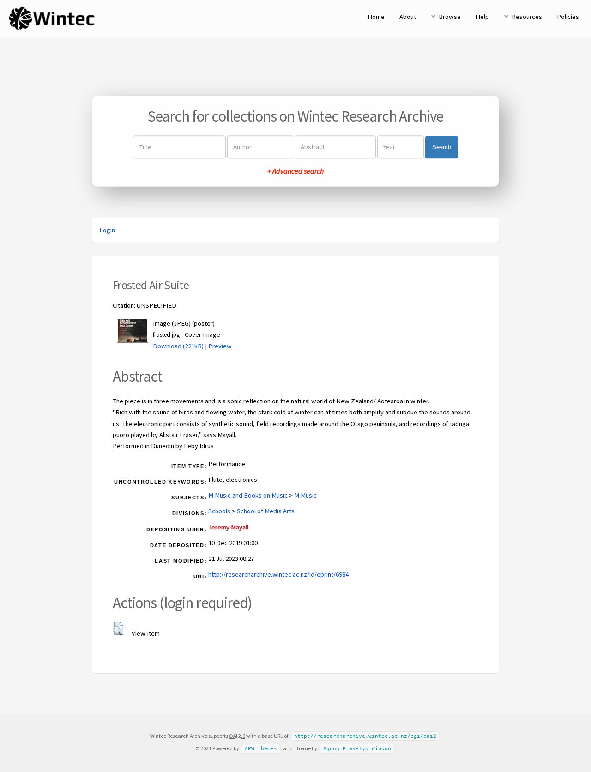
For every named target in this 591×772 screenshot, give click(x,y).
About (407, 16)
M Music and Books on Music (248, 495)
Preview (220, 346)
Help (482, 16)
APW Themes (261, 749)
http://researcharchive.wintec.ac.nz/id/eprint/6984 (278, 574)
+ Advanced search (295, 171)
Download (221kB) (178, 346)
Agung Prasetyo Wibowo (357, 749)
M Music (305, 495)
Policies (568, 16)
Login (107, 230)
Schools (219, 511)
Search (441, 147)
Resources (527, 16)
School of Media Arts (266, 511)
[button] (118, 629)
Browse (450, 16)
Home (376, 16)
